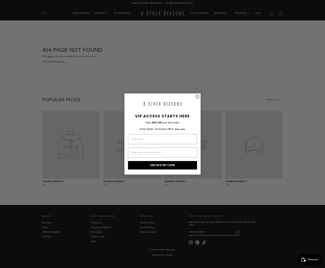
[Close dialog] (197, 97)
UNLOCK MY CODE (162, 165)
